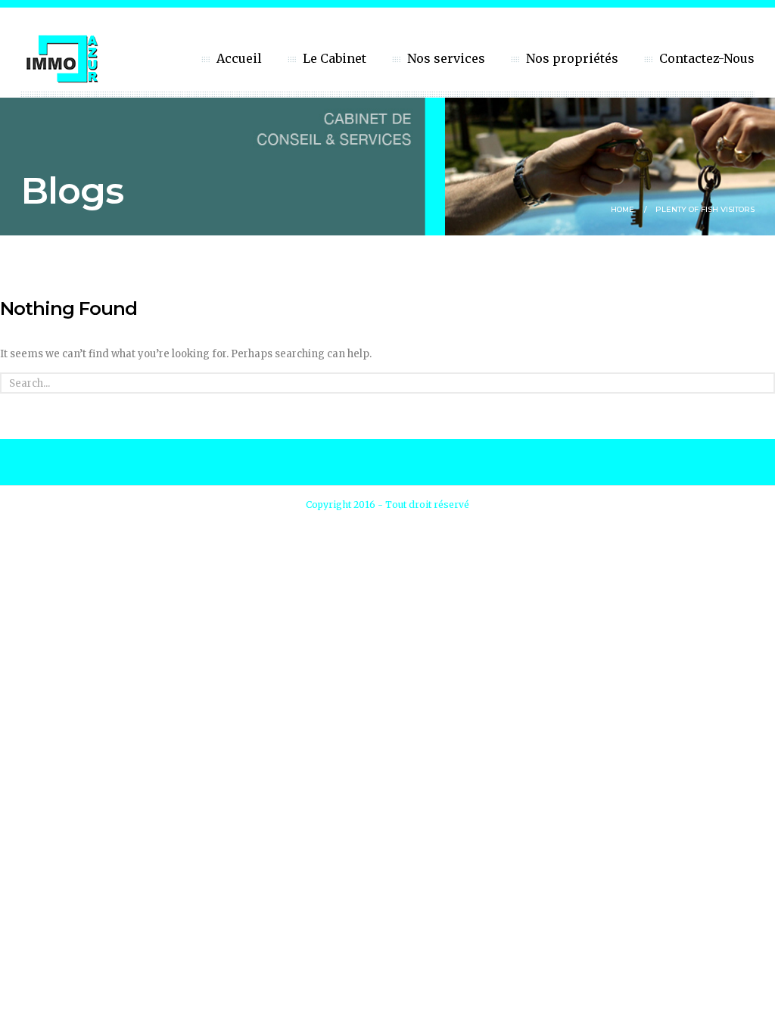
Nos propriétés (572, 58)
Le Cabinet (334, 58)
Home (622, 209)
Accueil (239, 58)
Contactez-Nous (707, 58)
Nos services (446, 58)
